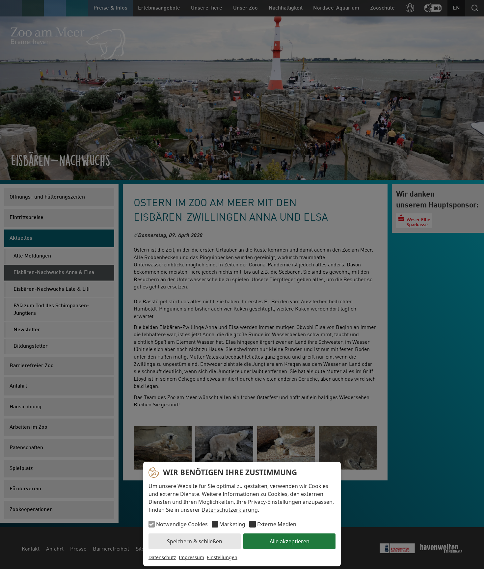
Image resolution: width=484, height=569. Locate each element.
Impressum (191, 557)
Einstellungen (222, 557)
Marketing (232, 524)
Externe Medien (276, 524)
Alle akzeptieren (289, 541)
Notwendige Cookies (182, 524)
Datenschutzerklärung (230, 509)
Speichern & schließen (194, 541)
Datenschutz (162, 557)
